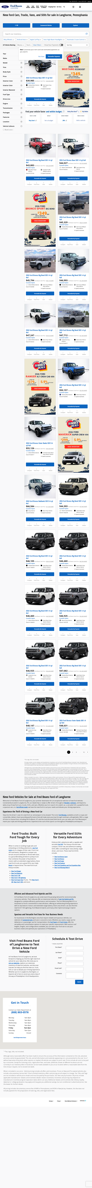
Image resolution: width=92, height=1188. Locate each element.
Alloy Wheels (9, 40)
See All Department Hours (20, 1037)
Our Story (59, 7)
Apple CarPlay (35, 40)
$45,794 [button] (40, 280)
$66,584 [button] (40, 506)
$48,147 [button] (40, 725)
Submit (79, 982)
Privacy (58, 1101)
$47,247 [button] (40, 335)
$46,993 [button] (73, 280)
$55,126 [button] (40, 448)
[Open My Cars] (79, 6)
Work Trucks (37, 6)
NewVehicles (28, 6)
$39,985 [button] (40, 80)
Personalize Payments (54, 56)
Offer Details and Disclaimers (65, 106)
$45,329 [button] (73, 222)
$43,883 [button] (40, 165)
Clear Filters (37, 45)
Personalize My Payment (40, 99)
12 (84, 752)
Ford (28, 45)
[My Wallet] (73, 7)
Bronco (20, 45)
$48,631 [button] (73, 725)
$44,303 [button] (73, 506)
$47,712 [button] (73, 335)
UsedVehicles (33, 6)
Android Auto (22, 40)
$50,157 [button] (73, 390)
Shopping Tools (52, 7)
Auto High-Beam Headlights (54, 40)
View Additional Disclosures (70, 1101)
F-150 (16, 25)
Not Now (41, 56)
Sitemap (50, 1101)
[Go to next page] (87, 752)
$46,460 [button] (73, 561)
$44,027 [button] (73, 163)
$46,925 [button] (73, 615)
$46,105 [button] (40, 561)
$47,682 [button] (73, 670)
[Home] (5, 7)
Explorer (75, 25)
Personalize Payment (30, 83)
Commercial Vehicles (46, 25)
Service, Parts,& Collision (43, 6)
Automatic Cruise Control (76, 40)
